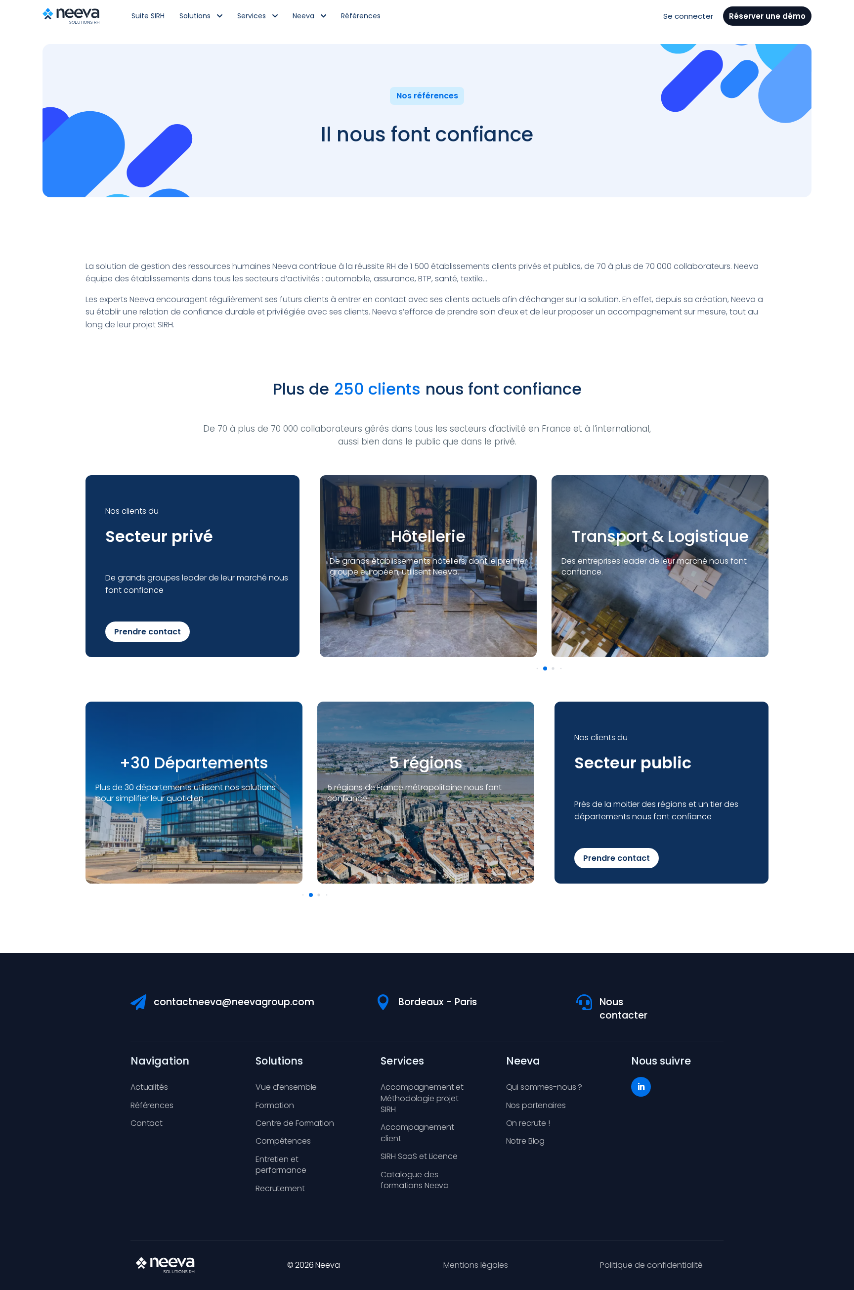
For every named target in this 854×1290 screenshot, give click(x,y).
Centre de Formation (295, 1123)
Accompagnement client (417, 1132)
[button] (537, 668)
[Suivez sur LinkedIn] (641, 1087)
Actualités (149, 1087)
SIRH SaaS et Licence (419, 1156)
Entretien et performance (281, 1165)
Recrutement (280, 1188)
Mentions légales (475, 1265)
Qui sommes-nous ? (544, 1087)
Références (151, 1105)
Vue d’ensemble (286, 1087)
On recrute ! (528, 1123)
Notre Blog (525, 1141)
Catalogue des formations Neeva (415, 1180)
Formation (275, 1105)
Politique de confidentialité (651, 1265)
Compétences (283, 1141)
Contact (146, 1123)
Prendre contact (147, 631)
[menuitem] (148, 16)
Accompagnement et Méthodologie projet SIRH (422, 1098)
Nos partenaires (536, 1105)
